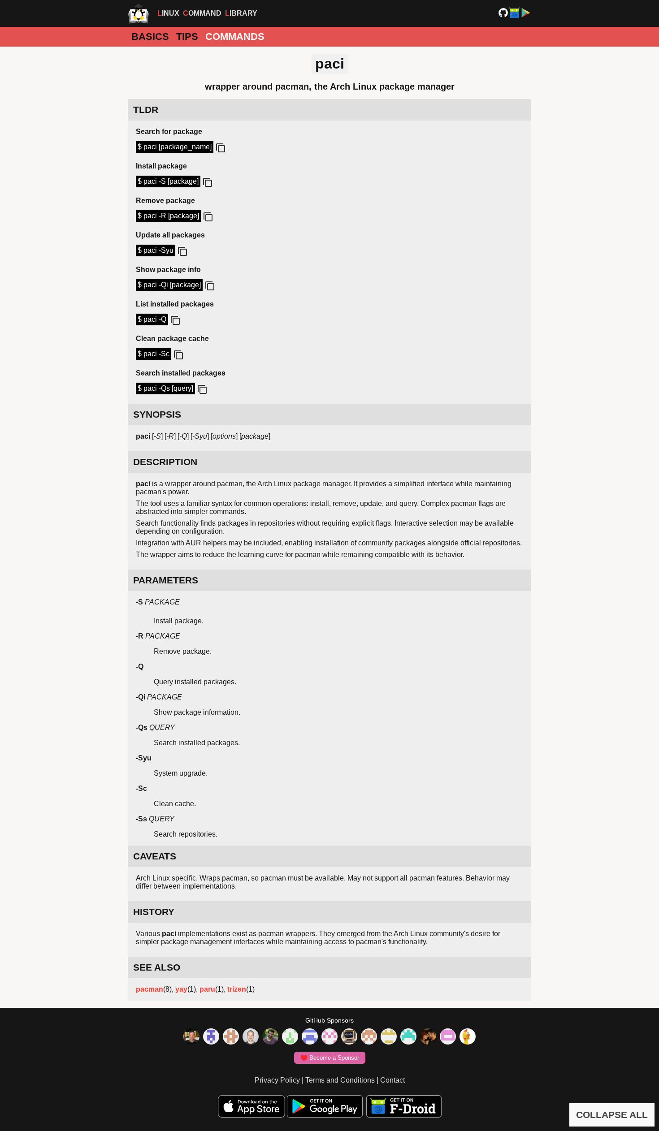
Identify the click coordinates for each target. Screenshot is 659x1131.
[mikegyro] (191, 1037)
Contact (392, 1080)
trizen (236, 989)
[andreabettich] (270, 1037)
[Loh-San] (389, 1037)
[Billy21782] (448, 1037)
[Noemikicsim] (428, 1037)
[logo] (138, 13)
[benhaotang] (310, 1037)
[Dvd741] (290, 1037)
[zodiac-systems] (211, 1037)
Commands (234, 36)
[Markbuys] (408, 1037)
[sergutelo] (468, 1037)
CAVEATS (154, 856)
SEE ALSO (156, 967)
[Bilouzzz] (231, 1037)
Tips (187, 36)
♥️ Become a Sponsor (329, 1057)
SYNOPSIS (157, 414)
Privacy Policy (277, 1080)
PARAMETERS (165, 580)
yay (181, 989)
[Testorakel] (251, 1037)
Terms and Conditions (340, 1080)
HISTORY (153, 912)
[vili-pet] (349, 1037)
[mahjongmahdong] (329, 1037)
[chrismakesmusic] (369, 1037)
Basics (150, 36)
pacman (149, 989)
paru (207, 989)
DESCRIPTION (165, 462)
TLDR (145, 109)
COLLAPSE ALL (612, 1114)
